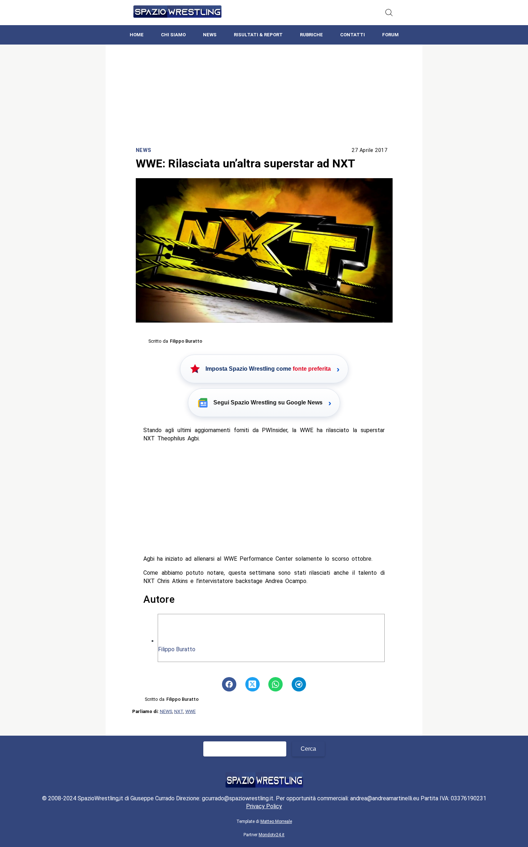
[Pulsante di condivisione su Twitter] (252, 684)
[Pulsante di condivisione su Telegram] (299, 684)
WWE (190, 711)
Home (137, 34)
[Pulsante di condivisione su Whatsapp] (275, 684)
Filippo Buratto (176, 649)
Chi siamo (173, 34)
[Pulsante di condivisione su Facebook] (229, 684)
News (210, 34)
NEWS (166, 711)
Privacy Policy (264, 806)
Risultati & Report (258, 34)
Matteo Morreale (276, 821)
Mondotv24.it (271, 834)
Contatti (352, 34)
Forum (390, 34)
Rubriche (311, 34)
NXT (178, 711)
